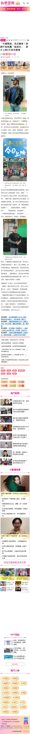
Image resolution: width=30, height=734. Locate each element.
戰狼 (24, 118)
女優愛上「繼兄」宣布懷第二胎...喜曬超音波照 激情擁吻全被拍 (10, 583)
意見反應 (4, 723)
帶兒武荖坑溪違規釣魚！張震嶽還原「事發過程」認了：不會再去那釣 (11, 68)
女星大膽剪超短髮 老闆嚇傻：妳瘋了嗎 (14, 547)
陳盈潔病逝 (11, 9)
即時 (18, 9)
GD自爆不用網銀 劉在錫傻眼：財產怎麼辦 (15, 510)
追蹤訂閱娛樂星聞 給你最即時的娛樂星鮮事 (13, 346)
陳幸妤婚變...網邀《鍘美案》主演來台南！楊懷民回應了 (7, 578)
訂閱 (12, 382)
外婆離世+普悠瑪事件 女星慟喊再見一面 (15, 542)
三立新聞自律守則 (7, 721)
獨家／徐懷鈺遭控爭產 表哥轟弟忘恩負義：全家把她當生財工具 (26, 68)
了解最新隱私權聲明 (17, 731)
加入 (20, 382)
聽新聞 (2, 40)
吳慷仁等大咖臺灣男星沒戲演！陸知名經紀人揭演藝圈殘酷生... (15, 361)
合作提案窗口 (16, 721)
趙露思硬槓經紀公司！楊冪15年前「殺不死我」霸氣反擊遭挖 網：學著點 (15, 324)
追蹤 (3, 385)
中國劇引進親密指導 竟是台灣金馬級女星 (14, 557)
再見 (9, 130)
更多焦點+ (15, 664)
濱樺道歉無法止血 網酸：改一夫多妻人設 (14, 505)
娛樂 (7, 37)
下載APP (4, 382)
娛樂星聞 (2, 37)
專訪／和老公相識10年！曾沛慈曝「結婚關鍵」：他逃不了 (18, 68)
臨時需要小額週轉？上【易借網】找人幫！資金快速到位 (13, 355)
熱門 (23, 9)
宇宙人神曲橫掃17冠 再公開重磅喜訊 (14, 515)
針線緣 (3, 9)
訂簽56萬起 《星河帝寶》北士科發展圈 (19, 650)
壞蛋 (14, 130)
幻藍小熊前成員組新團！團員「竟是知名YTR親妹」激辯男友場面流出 (22, 578)
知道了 (26, 731)
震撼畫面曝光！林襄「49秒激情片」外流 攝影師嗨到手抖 (4, 68)
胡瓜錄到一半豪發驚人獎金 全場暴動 (13, 500)
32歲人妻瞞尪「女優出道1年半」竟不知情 (12, 340)
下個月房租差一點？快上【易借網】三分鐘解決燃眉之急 (13, 350)
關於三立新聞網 (6, 719)
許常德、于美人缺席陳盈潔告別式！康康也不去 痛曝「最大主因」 (10, 589)
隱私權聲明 (14, 719)
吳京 (11, 118)
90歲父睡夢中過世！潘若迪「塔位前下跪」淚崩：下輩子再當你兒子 (25, 583)
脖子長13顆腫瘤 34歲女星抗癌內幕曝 (14, 552)
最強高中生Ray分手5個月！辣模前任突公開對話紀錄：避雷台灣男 (25, 589)
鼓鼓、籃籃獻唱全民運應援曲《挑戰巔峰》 (19, 642)
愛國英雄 (21, 124)
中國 (5, 118)
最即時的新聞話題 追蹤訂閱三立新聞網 (12, 343)
